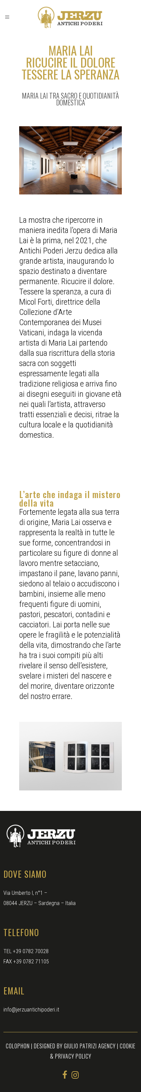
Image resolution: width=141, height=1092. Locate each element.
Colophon (18, 1046)
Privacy (65, 1056)
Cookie (128, 1046)
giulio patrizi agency (90, 1046)
